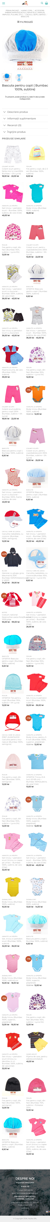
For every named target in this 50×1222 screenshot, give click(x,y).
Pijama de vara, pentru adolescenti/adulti (36, 1057)
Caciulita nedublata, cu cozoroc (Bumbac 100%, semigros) (12, 536)
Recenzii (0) (14, 125)
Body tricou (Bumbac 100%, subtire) (36, 410)
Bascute (25, 17)
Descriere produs (17, 112)
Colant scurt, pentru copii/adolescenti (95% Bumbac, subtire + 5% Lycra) (36, 250)
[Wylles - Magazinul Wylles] (25, 3)
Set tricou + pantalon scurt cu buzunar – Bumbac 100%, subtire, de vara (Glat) (12, 292)
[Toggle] (4, 112)
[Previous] (6, 48)
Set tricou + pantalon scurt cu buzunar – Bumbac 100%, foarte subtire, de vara (12, 495)
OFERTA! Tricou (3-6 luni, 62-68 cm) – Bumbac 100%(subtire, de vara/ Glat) (36, 780)
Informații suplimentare (21, 118)
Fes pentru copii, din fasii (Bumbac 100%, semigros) (11, 779)
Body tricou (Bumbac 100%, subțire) (36, 209)
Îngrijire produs (16, 131)
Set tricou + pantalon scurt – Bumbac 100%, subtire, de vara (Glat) (12, 210)
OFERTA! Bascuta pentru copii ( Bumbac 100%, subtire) (36, 291)
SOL (27, 1208)
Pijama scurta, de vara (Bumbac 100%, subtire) (12, 372)
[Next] (43, 48)
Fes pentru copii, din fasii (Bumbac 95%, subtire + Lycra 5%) (11, 249)
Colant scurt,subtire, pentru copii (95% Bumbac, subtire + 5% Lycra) (12, 412)
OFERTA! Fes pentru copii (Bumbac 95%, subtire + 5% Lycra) (11, 700)
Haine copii (26, 10)
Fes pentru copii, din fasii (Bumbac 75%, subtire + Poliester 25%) (35, 1104)
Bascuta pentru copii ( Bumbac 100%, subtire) (12, 452)
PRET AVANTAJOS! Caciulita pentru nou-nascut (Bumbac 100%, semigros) (12, 740)
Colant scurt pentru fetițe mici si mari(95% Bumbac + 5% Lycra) (12, 171)
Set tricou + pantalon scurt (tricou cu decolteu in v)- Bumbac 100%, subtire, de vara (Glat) (12, 1061)
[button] (3, 3)
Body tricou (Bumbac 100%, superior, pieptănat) (36, 821)
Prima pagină (12, 10)
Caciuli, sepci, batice (35, 15)
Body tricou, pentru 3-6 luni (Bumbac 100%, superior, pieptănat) (36, 739)
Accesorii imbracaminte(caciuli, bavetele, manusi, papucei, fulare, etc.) (23, 13)
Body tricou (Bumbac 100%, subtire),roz (12, 979)
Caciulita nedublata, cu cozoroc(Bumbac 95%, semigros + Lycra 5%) (36, 575)
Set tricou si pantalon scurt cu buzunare (12, 332)
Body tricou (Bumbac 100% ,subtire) (36, 903)
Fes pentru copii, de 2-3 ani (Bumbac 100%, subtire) (37, 171)
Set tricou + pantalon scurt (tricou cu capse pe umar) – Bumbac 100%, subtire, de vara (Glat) (36, 619)
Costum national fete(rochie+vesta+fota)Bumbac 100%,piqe (17, 617)
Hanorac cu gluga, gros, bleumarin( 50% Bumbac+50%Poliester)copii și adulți (15, 576)
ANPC (23, 1208)
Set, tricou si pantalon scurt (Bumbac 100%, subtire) (36, 700)
